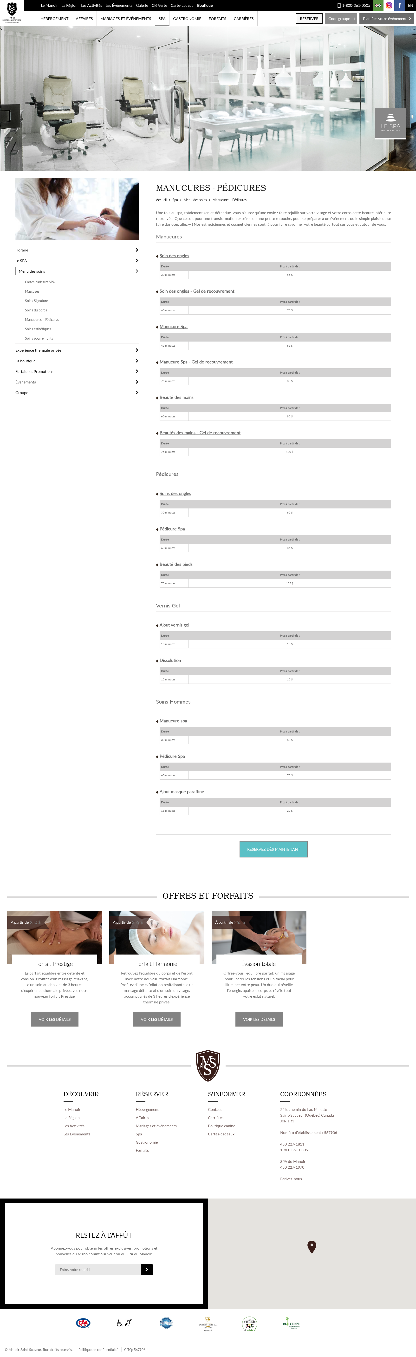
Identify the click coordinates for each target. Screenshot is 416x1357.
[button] (311, 1247)
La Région (69, 5)
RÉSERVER (309, 18)
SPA (162, 18)
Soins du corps (36, 310)
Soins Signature (36, 300)
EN (410, 5)
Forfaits (217, 18)
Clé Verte (159, 5)
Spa (139, 1134)
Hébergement (54, 18)
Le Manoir (49, 5)
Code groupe (339, 18)
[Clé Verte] (291, 1323)
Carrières (244, 18)
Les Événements (119, 5)
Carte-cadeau (182, 5)
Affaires (84, 18)
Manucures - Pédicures (42, 319)
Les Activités (91, 5)
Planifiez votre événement (385, 18)
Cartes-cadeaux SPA (40, 281)
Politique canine (221, 1125)
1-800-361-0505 (356, 5)
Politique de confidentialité (98, 1349)
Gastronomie (187, 18)
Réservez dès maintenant (273, 849)
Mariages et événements (125, 18)
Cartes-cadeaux (221, 1134)
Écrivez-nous (291, 1178)
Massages (32, 291)
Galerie (142, 5)
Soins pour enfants (39, 338)
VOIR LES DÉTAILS (55, 1019)
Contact (215, 1109)
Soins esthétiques (38, 328)
